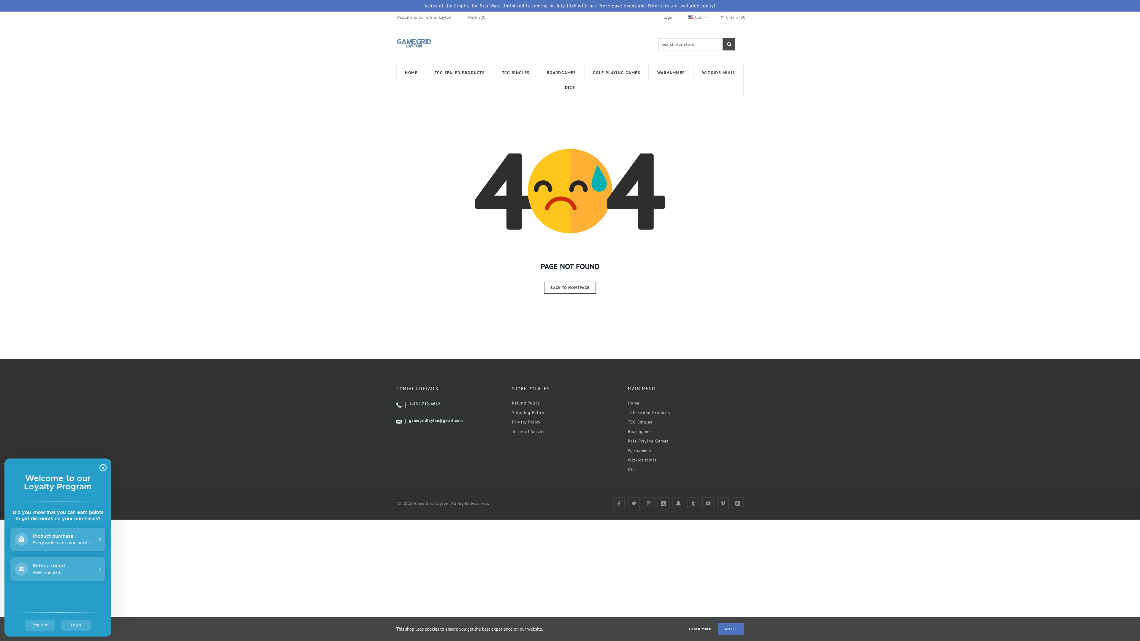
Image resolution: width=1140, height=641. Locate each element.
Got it (731, 629)
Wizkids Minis (642, 460)
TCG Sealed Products (649, 412)
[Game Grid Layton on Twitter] (634, 503)
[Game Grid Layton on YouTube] (708, 503)
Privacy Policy (526, 422)
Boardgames (640, 431)
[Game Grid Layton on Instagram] (663, 503)
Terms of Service (529, 431)
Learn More (700, 629)
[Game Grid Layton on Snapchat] (678, 503)
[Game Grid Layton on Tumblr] (693, 503)
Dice (632, 469)
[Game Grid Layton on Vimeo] (723, 503)
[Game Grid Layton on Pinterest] (649, 503)
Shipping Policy (528, 412)
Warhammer (640, 450)
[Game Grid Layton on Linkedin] (738, 503)
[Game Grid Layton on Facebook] (619, 503)
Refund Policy (526, 403)
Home (633, 403)
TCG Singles (640, 422)
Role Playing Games (648, 441)
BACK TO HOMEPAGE (570, 287)
